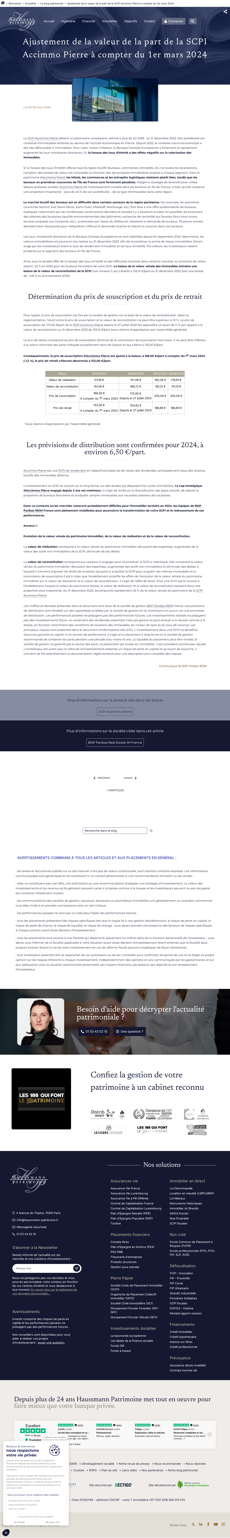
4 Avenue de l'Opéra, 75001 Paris (38, 1213)
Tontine (116, 1223)
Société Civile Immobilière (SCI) (132, 1303)
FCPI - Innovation (181, 1273)
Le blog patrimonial (51, 3)
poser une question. (51, 1342)
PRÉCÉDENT (104, 778)
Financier (88, 21)
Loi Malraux (177, 1198)
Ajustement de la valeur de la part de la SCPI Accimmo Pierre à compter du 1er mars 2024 (120, 3)
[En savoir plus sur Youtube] (216, 1525)
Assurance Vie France (125, 1188)
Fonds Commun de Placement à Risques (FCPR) (191, 1243)
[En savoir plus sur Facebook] (209, 1525)
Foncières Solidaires (183, 1298)
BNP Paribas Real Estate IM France (115, 742)
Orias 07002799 (82, 1500)
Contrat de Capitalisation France (132, 1203)
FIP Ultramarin (179, 1288)
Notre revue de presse (133, 1463)
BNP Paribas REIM (160, 606)
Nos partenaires (151, 1470)
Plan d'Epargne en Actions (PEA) (132, 1247)
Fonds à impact (121, 1350)
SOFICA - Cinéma (181, 1308)
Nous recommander (166, 1463)
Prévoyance (180, 1358)
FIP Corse (176, 1283)
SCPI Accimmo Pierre (43, 138)
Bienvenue (15, 3)
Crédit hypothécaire (183, 1336)
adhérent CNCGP (108, 1500)
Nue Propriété (179, 1218)
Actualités (30, 3)
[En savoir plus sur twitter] (194, 1525)
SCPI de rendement (72, 470)
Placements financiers (130, 1234)
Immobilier (109, 21)
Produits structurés (124, 1262)
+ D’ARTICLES (115, 790)
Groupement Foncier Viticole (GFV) (134, 1317)
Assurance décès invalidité (188, 1365)
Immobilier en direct (187, 1181)
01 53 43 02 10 (96, 1031)
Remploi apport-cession (186, 1313)
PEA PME (117, 1252)
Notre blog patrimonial (182, 1470)
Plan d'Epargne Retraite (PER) (131, 1213)
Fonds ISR (117, 1345)
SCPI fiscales (178, 1223)
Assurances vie (124, 1181)
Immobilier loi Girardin (184, 1208)
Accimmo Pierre (53, 177)
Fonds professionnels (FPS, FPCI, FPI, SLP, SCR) (192, 1252)
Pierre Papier (122, 1278)
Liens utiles (128, 1470)
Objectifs (130, 21)
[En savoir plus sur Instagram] (224, 1525)
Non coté (178, 1234)
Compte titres (120, 1242)
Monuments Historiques (186, 1203)
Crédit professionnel (183, 1346)
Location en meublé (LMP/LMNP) (192, 1193)
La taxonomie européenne (128, 1335)
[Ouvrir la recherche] (193, 21)
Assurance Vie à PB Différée (129, 1198)
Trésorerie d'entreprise (126, 1257)
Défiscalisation (183, 1266)
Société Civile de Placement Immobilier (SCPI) (137, 1287)
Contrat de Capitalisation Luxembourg (136, 1208)
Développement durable (96, 1463)
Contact (149, 21)
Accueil (49, 21)
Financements (182, 1324)
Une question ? (132, 1031)
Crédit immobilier (181, 1331)
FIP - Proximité (180, 1278)
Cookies (77, 1470)
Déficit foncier (179, 1213)
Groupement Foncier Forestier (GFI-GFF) (135, 1310)
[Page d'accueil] (3, 3)
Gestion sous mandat (125, 1267)
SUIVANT (128, 778)
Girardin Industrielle (183, 1293)
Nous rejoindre (194, 1463)
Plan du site (108, 1470)
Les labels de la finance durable (132, 1340)
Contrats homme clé (183, 1370)
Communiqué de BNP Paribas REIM (183, 666)
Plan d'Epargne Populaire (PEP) (132, 1218)
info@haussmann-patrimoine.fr (38, 1220)
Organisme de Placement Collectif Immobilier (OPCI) (133, 1296)
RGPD (92, 1470)
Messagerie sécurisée (32, 1227)
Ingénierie (68, 21)
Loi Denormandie (181, 1188)
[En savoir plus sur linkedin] (201, 1525)
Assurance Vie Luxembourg (129, 1193)
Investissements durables (133, 1328)
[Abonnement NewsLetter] (76, 1268)
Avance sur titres (181, 1341)
